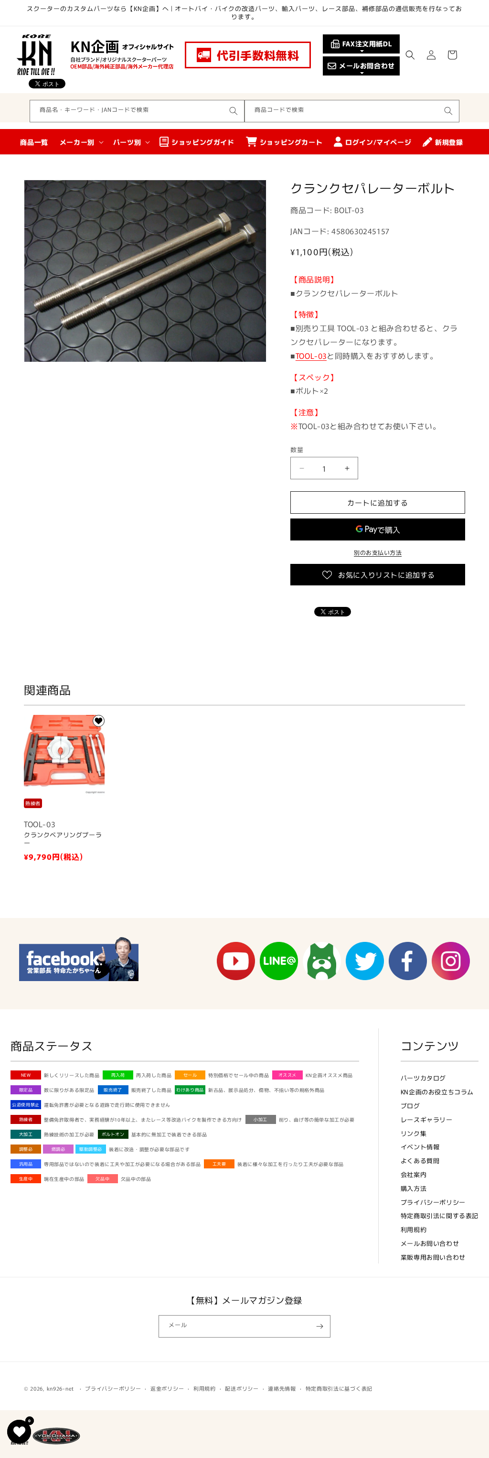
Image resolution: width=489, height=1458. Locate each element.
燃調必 (58, 1149)
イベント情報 (420, 1146)
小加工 (260, 1119)
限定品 (26, 1090)
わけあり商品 (190, 1090)
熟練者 (26, 1119)
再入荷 (118, 1075)
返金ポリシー (167, 1388)
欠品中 (102, 1179)
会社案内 (413, 1174)
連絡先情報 (282, 1388)
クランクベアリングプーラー (63, 839)
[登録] (319, 1326)
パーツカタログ (423, 1077)
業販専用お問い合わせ (433, 1257)
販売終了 (113, 1090)
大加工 (26, 1134)
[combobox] (137, 111)
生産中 (26, 1179)
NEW (26, 1075)
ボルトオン (113, 1134)
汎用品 (26, 1164)
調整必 (26, 1149)
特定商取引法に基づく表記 (339, 1388)
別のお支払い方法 (378, 552)
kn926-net (60, 1388)
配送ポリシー (241, 1388)
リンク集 (413, 1133)
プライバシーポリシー (433, 1202)
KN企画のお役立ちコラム (437, 1091)
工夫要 (219, 1164)
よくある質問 (420, 1160)
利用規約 (413, 1229)
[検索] (233, 110)
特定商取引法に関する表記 (439, 1215)
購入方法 (413, 1188)
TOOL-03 (311, 355)
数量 (296, 449)
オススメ (287, 1075)
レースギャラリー (427, 1119)
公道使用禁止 (26, 1105)
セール (190, 1075)
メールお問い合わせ (430, 1243)
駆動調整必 (90, 1149)
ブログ (410, 1105)
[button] (410, 54)
